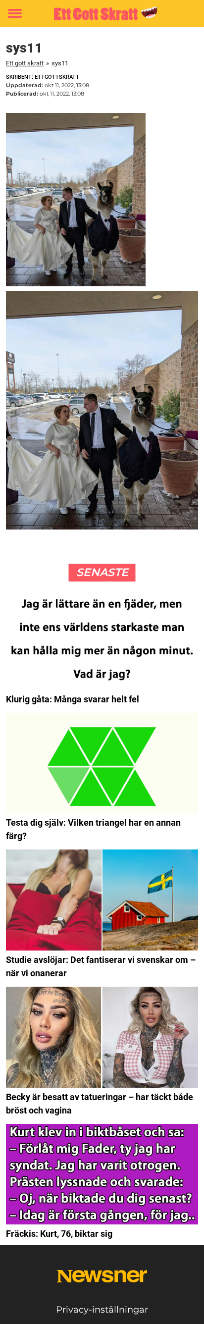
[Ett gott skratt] (102, 13)
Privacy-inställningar (102, 1309)
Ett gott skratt (25, 63)
